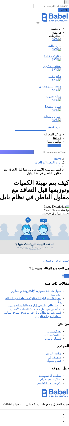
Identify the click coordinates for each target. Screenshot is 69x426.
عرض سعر (54, 145)
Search (63, 10)
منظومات (55, 35)
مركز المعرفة (52, 134)
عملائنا (57, 138)
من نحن (56, 32)
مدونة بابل (54, 357)
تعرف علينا (54, 331)
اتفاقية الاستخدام (50, 379)
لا (63, 276)
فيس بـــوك (54, 360)
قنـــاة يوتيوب (52, 338)
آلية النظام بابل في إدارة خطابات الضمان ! (34, 305)
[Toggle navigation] (37, 22)
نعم (66, 276)
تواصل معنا (54, 141)
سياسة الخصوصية (50, 375)
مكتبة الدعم (53, 353)
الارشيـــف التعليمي (49, 383)
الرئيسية (56, 28)
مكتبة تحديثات (52, 335)
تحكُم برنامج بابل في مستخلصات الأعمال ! (34, 309)
